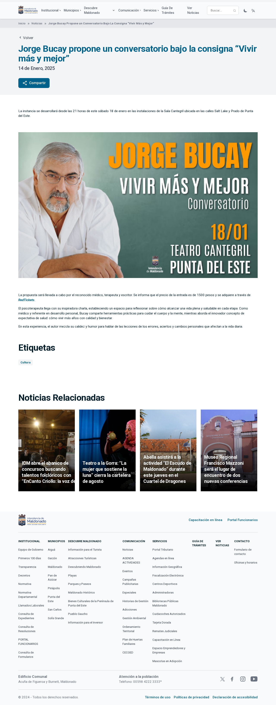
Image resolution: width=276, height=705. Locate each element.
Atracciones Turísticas (82, 558)
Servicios (150, 10)
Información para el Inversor (85, 622)
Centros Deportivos (164, 584)
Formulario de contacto (242, 552)
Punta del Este (54, 599)
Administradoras (163, 592)
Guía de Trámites (168, 10)
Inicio (21, 23)
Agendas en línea (163, 558)
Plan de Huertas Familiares (132, 641)
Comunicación (128, 10)
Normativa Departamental (27, 594)
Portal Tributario (162, 549)
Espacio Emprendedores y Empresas (168, 650)
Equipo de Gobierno (30, 549)
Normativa (24, 584)
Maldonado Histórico (81, 592)
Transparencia (27, 566)
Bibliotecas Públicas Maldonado (165, 603)
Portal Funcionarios (242, 520)
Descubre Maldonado (92, 10)
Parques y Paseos (79, 584)
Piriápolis (54, 588)
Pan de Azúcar (52, 577)
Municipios (71, 10)
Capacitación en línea (205, 520)
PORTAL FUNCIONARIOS (28, 641)
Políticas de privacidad (191, 697)
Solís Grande (56, 618)
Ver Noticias (193, 10)
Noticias (36, 23)
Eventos (127, 571)
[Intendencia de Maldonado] (28, 10)
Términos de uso (157, 697)
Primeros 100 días (29, 558)
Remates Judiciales (164, 631)
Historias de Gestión (135, 601)
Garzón (52, 558)
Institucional (49, 10)
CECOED (127, 652)
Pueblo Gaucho (78, 614)
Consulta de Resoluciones (26, 629)
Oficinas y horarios (245, 562)
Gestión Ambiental (134, 618)
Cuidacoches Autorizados (168, 614)
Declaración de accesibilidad (235, 697)
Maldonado (55, 566)
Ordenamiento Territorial (131, 629)
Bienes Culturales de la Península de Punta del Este (90, 603)
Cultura (25, 362)
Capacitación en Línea (166, 639)
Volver (27, 38)
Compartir (34, 83)
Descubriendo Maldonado (84, 566)
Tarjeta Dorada (161, 622)
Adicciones (129, 609)
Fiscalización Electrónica (167, 575)
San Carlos (54, 609)
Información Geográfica (167, 566)
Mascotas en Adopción (167, 661)
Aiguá (51, 549)
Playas (72, 575)
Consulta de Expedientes (26, 616)
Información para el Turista (85, 549)
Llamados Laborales (31, 605)
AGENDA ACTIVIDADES (131, 560)
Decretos (24, 575)
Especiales (129, 592)
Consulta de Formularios (26, 654)
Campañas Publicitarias (130, 582)
